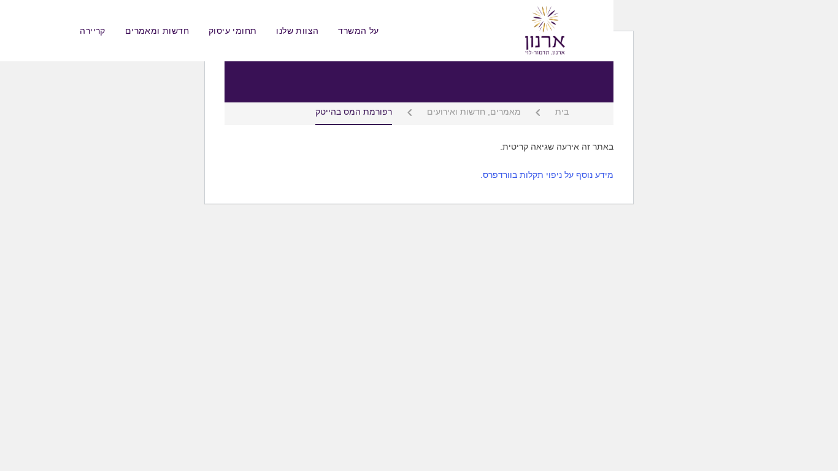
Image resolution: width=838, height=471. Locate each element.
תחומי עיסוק (232, 31)
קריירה (92, 31)
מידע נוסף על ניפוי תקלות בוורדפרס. (546, 175)
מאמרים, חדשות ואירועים (474, 112)
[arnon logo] (544, 30)
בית (562, 112)
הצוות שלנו (297, 31)
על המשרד (358, 31)
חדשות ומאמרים (157, 31)
